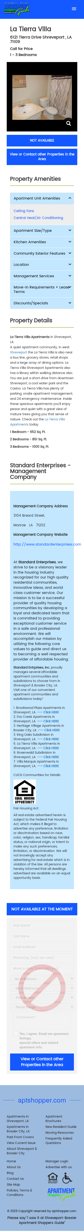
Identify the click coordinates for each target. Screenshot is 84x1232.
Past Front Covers (20, 1137)
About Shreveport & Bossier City (22, 1151)
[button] (42, 198)
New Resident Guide (61, 1126)
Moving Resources (59, 1132)
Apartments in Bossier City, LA (18, 1129)
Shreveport (18, 352)
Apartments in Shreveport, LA (18, 1119)
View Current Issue (21, 1143)
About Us (14, 1167)
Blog (10, 1173)
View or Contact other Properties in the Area (42, 157)
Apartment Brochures (53, 1119)
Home (11, 1161)
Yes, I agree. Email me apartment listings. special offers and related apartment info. (44, 1040)
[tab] (42, 198)
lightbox (68, 123)
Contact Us (15, 1178)
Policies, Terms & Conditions (19, 1193)
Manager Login (56, 1161)
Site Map (13, 1184)
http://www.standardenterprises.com (42, 544)
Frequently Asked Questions (58, 1141)
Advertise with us (58, 1167)
